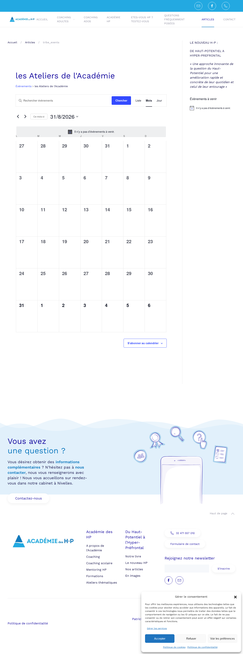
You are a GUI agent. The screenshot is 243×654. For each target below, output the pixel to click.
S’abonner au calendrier (143, 343)
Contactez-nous (28, 498)
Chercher (121, 100)
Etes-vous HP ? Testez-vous (142, 19)
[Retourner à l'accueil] (22, 19)
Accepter (159, 638)
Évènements (24, 86)
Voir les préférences (222, 638)
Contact (229, 19)
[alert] (91, 131)
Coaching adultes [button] (64, 19)
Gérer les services (157, 628)
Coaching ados (91, 19)
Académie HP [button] (113, 19)
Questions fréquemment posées (174, 19)
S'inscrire (224, 568)
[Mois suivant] (25, 116)
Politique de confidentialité (202, 647)
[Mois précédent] (18, 116)
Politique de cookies (174, 647)
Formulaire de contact (185, 543)
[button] (235, 597)
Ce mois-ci (38, 116)
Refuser (191, 638)
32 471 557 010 (185, 533)
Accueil (42, 19)
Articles (208, 19)
